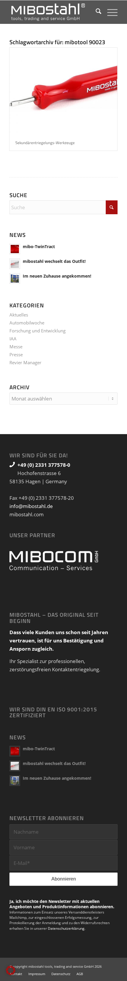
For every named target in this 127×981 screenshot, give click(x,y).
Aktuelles (18, 315)
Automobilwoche (26, 323)
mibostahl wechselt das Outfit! (54, 261)
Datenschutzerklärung (66, 928)
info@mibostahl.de (31, 506)
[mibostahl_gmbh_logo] (52, 12)
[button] (10, 970)
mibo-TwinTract (39, 246)
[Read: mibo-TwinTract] (14, 249)
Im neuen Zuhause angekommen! (57, 276)
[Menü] (109, 12)
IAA (13, 339)
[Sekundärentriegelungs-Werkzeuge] (63, 91)
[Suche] (95, 12)
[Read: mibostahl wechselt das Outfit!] (14, 263)
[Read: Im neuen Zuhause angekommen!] (14, 278)
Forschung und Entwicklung (37, 331)
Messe (15, 346)
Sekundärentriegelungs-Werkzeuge (45, 143)
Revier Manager (25, 362)
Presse (16, 354)
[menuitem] (95, 12)
